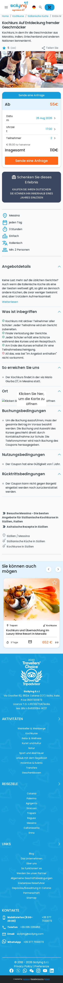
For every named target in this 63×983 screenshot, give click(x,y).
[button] (34, 7)
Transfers (31, 767)
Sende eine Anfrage (31, 160)
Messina (31, 823)
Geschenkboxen (31, 772)
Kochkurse (51, 625)
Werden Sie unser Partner (31, 873)
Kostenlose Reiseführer (31, 883)
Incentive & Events (32, 763)
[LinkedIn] (52, 970)
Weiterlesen (10, 302)
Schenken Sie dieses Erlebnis (31, 187)
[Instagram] (38, 970)
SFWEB (47, 979)
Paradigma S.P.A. (37, 979)
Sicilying (26, 979)
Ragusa (31, 818)
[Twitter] (18, 970)
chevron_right (58, 569)
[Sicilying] (21, 7)
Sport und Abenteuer (31, 753)
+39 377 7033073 (47, 919)
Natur (31, 748)
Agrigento (31, 803)
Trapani (13, 625)
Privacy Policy (23, 966)
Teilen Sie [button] (49, 48)
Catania (31, 793)
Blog (31, 853)
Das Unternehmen (31, 858)
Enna (31, 832)
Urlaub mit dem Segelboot (31, 758)
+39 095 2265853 (30, 927)
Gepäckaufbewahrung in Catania (31, 888)
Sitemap (31, 898)
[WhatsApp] (25, 970)
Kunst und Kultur (31, 743)
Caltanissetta (31, 828)
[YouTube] (45, 970)
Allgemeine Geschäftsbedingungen (31, 878)
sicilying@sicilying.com (30, 934)
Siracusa (31, 808)
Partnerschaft (31, 893)
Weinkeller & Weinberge (32, 728)
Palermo (31, 798)
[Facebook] (11, 970)
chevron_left (49, 569)
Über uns (31, 863)
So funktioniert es (31, 868)
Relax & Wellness (31, 738)
